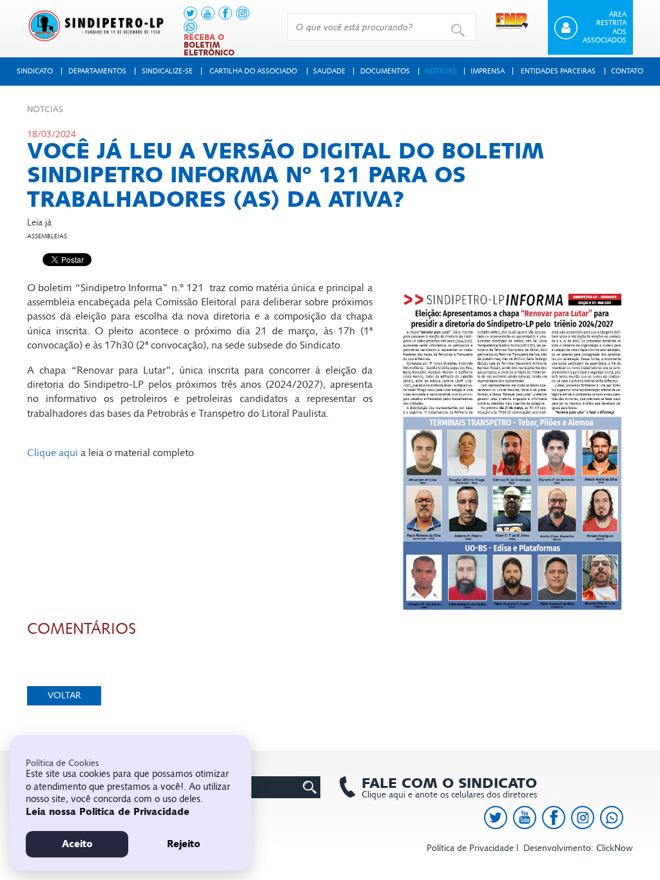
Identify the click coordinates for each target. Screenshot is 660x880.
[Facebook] (225, 13)
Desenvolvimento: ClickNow (578, 848)
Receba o (209, 45)
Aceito (77, 844)
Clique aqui (52, 452)
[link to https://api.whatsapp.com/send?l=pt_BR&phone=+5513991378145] (190, 26)
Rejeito (183, 844)
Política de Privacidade (470, 848)
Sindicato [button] (35, 71)
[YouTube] (208, 13)
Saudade (329, 71)
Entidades (558, 71)
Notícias (440, 71)
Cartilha (253, 71)
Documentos (385, 71)
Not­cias (45, 109)
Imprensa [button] (488, 71)
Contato (627, 71)
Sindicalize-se (167, 71)
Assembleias (47, 236)
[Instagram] (242, 13)
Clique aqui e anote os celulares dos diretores (449, 787)
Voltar (64, 695)
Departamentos (97, 71)
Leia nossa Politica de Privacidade (107, 812)
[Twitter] (190, 13)
